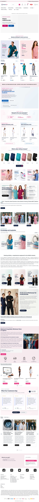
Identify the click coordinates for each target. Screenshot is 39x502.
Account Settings (22, 477)
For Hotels (31, 7)
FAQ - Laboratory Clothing (13, 480)
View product (5, 383)
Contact (17, 9)
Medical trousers (16, 225)
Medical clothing (3, 7)
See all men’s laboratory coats (29, 143)
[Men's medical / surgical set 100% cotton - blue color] (14, 69)
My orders (21, 476)
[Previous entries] (1, 434)
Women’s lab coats (5, 100)
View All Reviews (15, 412)
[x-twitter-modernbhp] (35, 471)
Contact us (3, 354)
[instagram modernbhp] (11, 471)
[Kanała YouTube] (19, 471)
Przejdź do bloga (6, 417)
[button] (19, 4)
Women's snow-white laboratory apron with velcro (13, 137)
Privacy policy (2, 487)
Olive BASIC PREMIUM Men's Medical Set (4, 76)
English (37, 4)
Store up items (22, 478)
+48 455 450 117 (4, 1)
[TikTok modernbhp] (27, 471)
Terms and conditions (13, 477)
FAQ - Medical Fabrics (13, 478)
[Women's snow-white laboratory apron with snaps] (30, 141)
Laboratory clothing (18, 7)
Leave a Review (23, 412)
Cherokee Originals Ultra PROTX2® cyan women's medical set (24, 76)
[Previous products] (1, 375)
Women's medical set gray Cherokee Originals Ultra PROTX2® (34, 76)
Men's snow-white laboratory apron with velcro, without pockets (33, 137)
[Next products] (37, 375)
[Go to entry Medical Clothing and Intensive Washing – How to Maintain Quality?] (8, 425)
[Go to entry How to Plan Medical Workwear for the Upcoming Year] (19, 425)
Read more (5, 445)
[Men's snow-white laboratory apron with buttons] (24, 132)
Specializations (26, 7)
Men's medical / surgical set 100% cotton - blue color (14, 76)
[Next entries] (37, 434)
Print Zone (10, 9)
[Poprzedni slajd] (33, 313)
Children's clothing (4, 9)
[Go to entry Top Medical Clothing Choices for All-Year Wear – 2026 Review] (31, 425)
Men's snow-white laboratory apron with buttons (24, 137)
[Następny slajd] (36, 313)
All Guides (36, 232)
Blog (1, 485)
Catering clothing (10, 7)
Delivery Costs (2, 477)
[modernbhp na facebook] (3, 471)
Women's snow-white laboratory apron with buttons (5, 137)
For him (11, 25)
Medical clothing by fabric (13, 476)
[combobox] (14, 4)
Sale (14, 9)
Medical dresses (29, 225)
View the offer (5, 195)
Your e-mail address (28, 457)
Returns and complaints (3, 478)
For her (5, 25)
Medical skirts (2, 225)
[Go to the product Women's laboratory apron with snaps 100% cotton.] (31, 372)
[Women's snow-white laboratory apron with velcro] (13, 132)
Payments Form (2, 476)
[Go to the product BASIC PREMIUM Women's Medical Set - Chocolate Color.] (19, 372)
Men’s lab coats (12, 100)
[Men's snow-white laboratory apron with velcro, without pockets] (11, 141)
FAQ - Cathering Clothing (13, 481)
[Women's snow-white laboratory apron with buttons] (5, 132)
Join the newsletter (31, 460)
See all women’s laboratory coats (10, 143)
